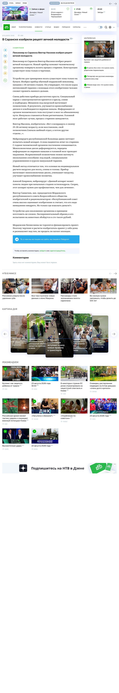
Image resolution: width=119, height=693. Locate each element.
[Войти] (110, 27)
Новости (38, 27)
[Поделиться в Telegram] (5, 50)
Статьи (48, 27)
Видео (56, 27)
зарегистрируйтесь (57, 251)
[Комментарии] (5, 80)
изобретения (18, 48)
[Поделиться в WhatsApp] (5, 67)
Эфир (14, 27)
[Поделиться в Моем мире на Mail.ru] (5, 73)
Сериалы (76, 27)
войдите (43, 251)
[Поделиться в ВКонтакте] (5, 56)
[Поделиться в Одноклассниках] (5, 61)
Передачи (66, 27)
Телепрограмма (25, 27)
